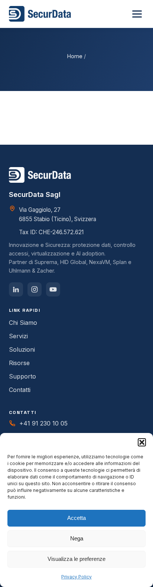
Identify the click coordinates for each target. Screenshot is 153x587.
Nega (76, 538)
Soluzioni (22, 349)
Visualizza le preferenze (76, 559)
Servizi (18, 336)
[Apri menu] (137, 14)
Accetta (76, 518)
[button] (142, 442)
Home (74, 56)
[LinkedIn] (16, 289)
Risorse (19, 363)
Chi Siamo (23, 322)
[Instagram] (34, 289)
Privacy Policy (76, 577)
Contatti (19, 389)
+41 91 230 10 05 (43, 423)
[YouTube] (53, 289)
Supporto (22, 376)
